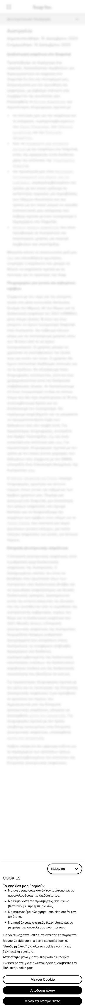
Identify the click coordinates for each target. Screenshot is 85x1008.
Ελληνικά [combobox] (58, 869)
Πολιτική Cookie (14, 968)
